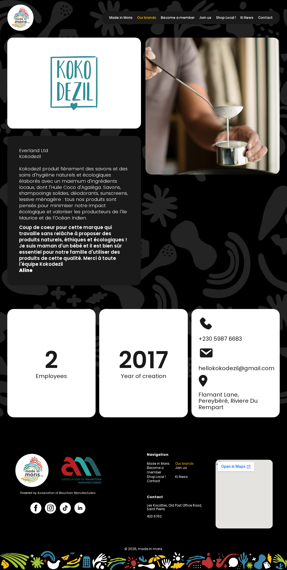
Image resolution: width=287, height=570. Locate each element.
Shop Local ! (226, 17)
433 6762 (154, 516)
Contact (265, 17)
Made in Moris (121, 17)
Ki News (246, 17)
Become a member (178, 17)
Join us (205, 17)
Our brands (146, 17)
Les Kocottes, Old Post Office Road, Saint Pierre (174, 507)
